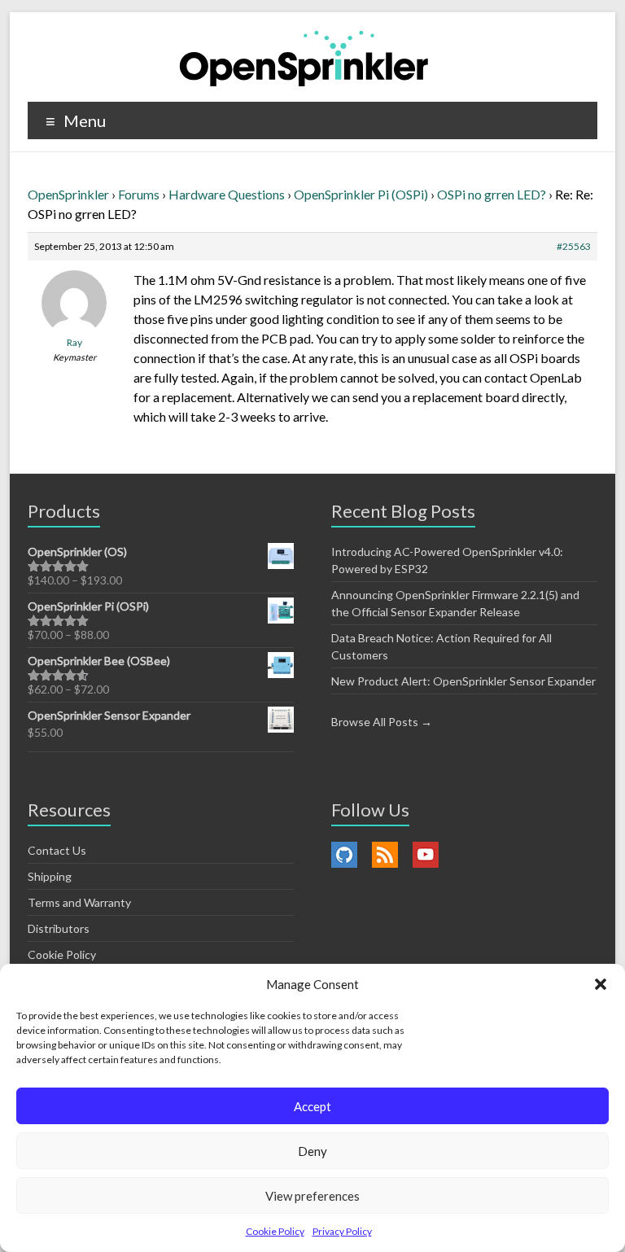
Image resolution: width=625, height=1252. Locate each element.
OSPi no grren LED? (491, 194)
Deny (312, 1151)
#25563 (574, 246)
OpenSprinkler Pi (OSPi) (361, 194)
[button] (600, 984)
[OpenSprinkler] (304, 57)
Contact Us (57, 850)
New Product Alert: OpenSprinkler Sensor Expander (463, 681)
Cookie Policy (275, 1231)
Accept (312, 1106)
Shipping (50, 876)
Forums (139, 194)
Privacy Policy (342, 1231)
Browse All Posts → (381, 722)
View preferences (312, 1196)
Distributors (59, 928)
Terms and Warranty (79, 902)
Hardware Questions (226, 194)
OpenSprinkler (68, 194)
